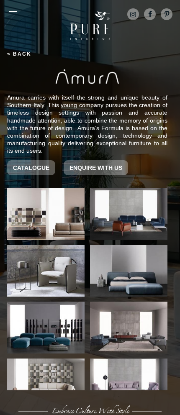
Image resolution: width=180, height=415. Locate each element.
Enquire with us (95, 167)
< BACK (19, 54)
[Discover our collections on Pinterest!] (166, 14)
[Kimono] (46, 271)
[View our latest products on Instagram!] (133, 14)
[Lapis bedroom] (129, 271)
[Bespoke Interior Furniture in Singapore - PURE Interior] (90, 25)
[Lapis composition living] (46, 328)
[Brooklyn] (129, 214)
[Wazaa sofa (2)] (129, 384)
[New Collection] (46, 384)
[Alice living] (46, 214)
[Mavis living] (129, 328)
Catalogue (31, 167)
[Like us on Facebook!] (150, 14)
